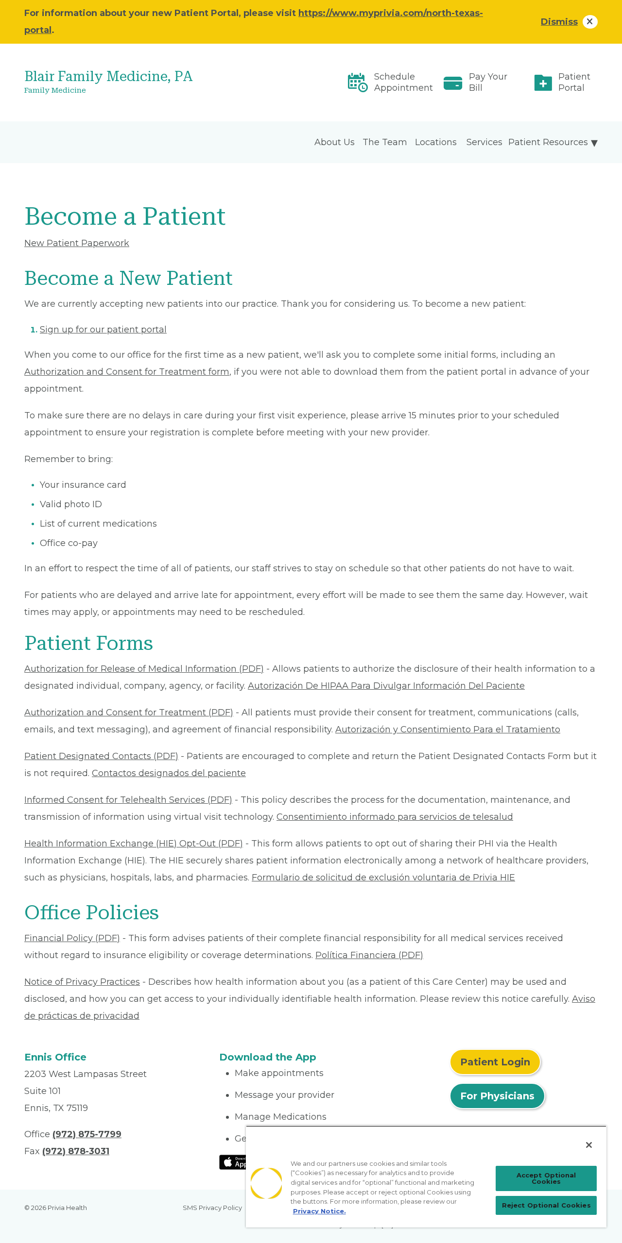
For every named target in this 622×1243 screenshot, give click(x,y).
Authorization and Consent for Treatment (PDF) (128, 712)
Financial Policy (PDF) (72, 938)
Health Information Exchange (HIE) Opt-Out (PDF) (133, 843)
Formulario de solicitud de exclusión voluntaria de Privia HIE (383, 877)
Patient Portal (574, 82)
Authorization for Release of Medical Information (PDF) (144, 668)
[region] (426, 1176)
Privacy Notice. (319, 1211)
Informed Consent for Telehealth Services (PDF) (128, 800)
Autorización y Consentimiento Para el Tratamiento (447, 729)
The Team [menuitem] (385, 142)
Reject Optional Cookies (546, 1205)
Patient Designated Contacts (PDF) (101, 756)
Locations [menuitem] (436, 142)
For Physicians (497, 1096)
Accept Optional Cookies (546, 1178)
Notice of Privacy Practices (82, 982)
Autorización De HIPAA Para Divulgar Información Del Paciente (386, 685)
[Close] (589, 1145)
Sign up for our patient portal (103, 329)
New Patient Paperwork (76, 243)
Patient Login (495, 1062)
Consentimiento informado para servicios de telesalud (394, 817)
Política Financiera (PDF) (369, 955)
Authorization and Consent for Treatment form (126, 371)
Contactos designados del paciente (169, 773)
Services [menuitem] (484, 142)
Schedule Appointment (403, 82)
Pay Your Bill (488, 82)
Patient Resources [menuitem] (548, 142)
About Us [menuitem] (334, 142)
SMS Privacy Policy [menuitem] (212, 1207)
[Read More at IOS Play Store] (244, 1161)
